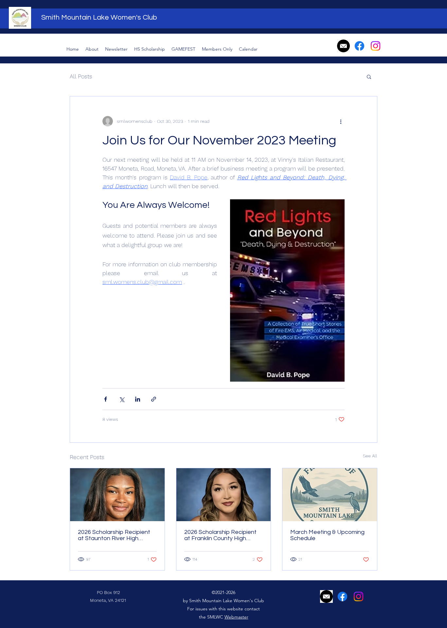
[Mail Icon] (343, 46)
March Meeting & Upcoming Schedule (327, 535)
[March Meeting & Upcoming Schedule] (329, 494)
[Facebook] (359, 46)
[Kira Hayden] (117, 494)
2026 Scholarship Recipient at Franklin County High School (220, 535)
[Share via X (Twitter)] (121, 399)
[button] (369, 76)
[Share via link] (154, 399)
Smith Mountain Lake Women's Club (99, 17)
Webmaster (236, 617)
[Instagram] (375, 46)
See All (370, 455)
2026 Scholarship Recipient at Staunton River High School (114, 535)
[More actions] (341, 121)
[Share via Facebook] (105, 399)
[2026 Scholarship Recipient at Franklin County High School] (223, 494)
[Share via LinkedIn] (137, 399)
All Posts (81, 76)
